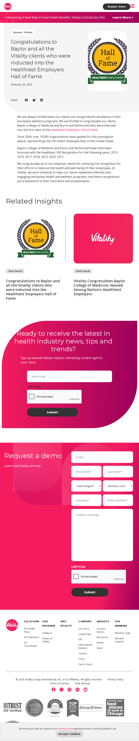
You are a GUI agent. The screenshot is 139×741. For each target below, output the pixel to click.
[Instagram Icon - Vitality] (69, 690)
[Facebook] (54, 690)
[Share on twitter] (34, 100)
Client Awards (15, 271)
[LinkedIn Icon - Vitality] (77, 690)
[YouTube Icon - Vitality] (85, 690)
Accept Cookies (70, 734)
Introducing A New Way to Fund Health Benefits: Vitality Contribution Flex (55, 17)
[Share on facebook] (26, 100)
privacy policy (65, 728)
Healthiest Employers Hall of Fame (74, 130)
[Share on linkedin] (41, 100)
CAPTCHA (34, 386)
